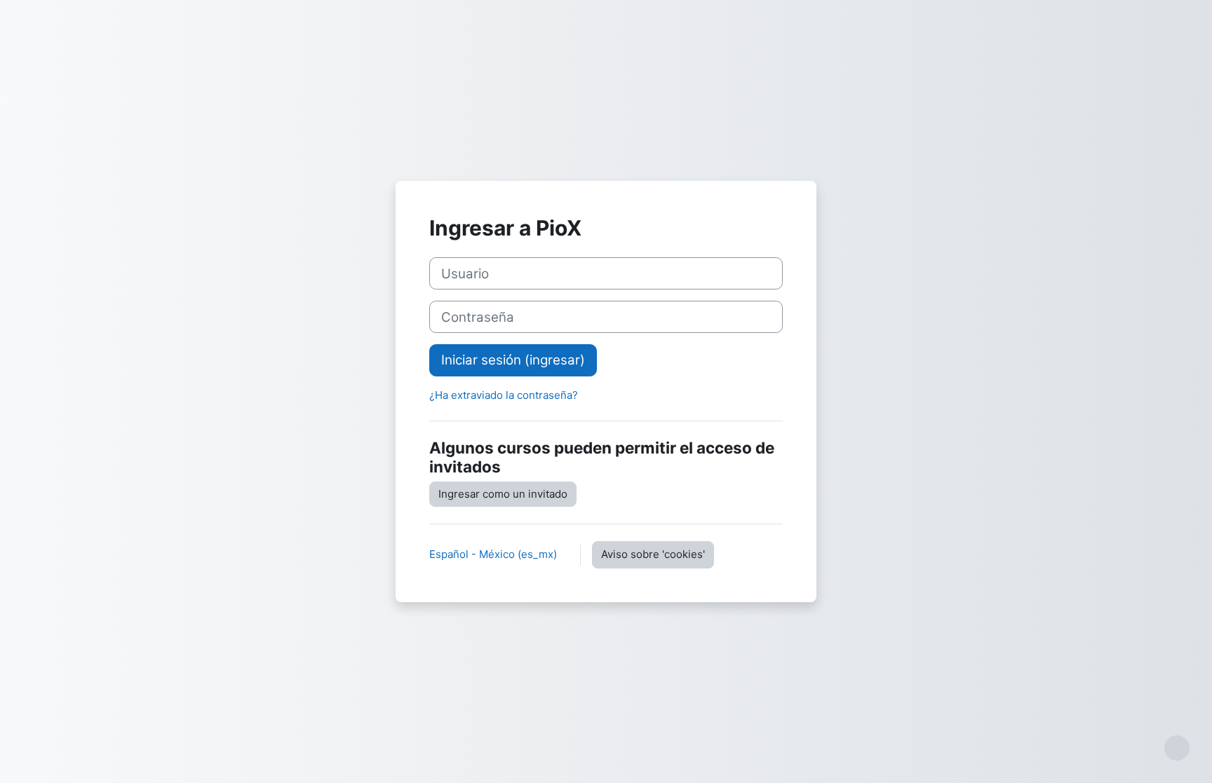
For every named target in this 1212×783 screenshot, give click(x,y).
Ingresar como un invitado (502, 494)
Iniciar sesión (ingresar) (513, 360)
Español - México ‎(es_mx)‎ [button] (494, 554)
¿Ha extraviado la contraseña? (503, 395)
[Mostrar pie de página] (1177, 748)
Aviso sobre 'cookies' (653, 554)
